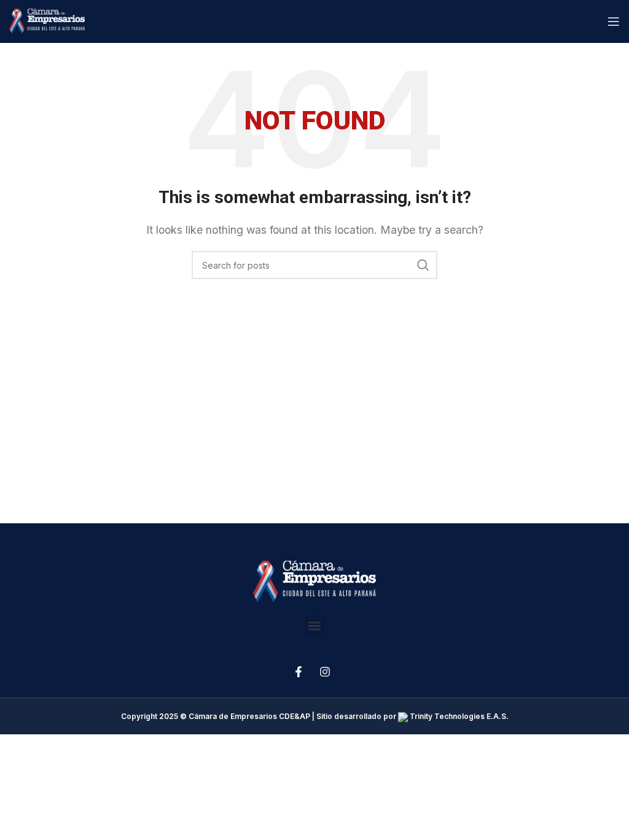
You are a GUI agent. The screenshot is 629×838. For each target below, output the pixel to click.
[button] (315, 625)
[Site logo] (47, 20)
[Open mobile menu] (613, 21)
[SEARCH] (423, 265)
